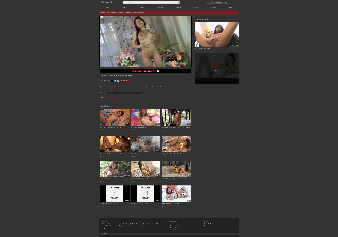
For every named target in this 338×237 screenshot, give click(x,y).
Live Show (210, 2)
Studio (125, 7)
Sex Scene (195, 7)
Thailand (129, 93)
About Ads (173, 230)
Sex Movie (213, 7)
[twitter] (112, 81)
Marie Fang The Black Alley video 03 (110, 127)
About (172, 224)
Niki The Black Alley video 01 (203, 48)
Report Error (124, 80)
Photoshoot (160, 7)
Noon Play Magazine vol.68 (139, 127)
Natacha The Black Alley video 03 (140, 203)
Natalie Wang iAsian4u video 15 (109, 203)
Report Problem (208, 224)
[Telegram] (115, 81)
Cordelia (110, 93)
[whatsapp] (118, 81)
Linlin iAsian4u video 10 (106, 178)
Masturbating (178, 7)
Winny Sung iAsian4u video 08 (139, 154)
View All (217, 70)
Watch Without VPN (150, 71)
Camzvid (108, 234)
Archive (226, 2)
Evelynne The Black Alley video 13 (171, 154)
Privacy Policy (174, 228)
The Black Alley (138, 93)
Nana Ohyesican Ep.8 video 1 (170, 203)
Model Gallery (218, 2)
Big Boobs (106, 97)
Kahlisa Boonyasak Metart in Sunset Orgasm (175, 178)
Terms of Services (175, 226)
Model (143, 7)
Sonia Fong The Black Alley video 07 (110, 154)
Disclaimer (207, 226)
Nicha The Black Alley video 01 (204, 79)
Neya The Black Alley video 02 (139, 178)
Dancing (113, 97)
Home (107, 7)
